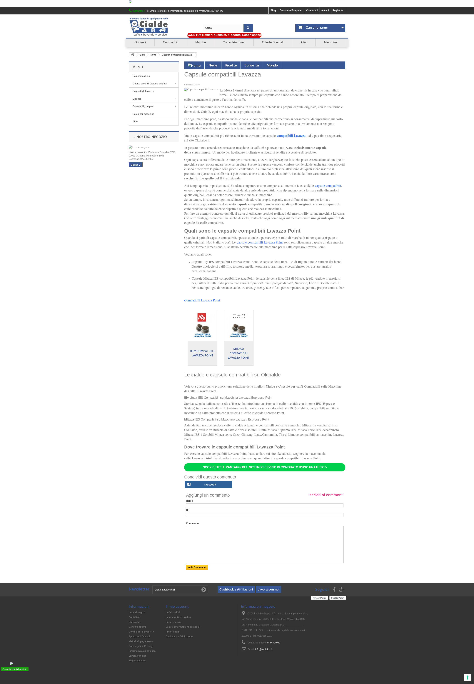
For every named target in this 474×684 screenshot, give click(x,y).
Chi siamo (134, 622)
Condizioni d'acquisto (141, 631)
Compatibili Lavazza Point (202, 300)
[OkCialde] (163, 26)
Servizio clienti (137, 626)
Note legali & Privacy (141, 646)
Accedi (325, 10)
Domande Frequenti (291, 10)
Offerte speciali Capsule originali (150, 83)
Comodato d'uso (141, 76)
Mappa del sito (137, 660)
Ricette (231, 65)
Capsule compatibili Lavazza (177, 55)
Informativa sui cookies (142, 651)
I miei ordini (173, 612)
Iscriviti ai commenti (325, 495)
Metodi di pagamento (141, 641)
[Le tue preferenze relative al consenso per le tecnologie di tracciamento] (467, 677)
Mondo (272, 65)
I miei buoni (173, 631)
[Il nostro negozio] (154, 147)
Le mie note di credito (178, 617)
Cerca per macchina (143, 114)
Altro (135, 121)
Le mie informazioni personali (183, 626)
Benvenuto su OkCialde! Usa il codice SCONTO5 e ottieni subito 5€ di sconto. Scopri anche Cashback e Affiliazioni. (200, 34)
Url (187, 510)
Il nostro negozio (149, 136)
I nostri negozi (137, 612)
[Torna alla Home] (132, 55)
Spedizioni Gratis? (139, 636)
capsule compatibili (328, 185)
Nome (189, 500)
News (153, 55)
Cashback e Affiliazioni (236, 589)
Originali (137, 98)
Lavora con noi (268, 589)
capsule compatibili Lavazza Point (260, 242)
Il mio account (177, 606)
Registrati (338, 10)
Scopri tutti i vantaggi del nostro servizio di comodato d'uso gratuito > (265, 467)
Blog (273, 10)
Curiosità (251, 65)
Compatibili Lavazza (143, 91)
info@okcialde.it (263, 649)
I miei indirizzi (174, 622)
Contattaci (312, 10)
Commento (192, 523)
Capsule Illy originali (143, 106)
